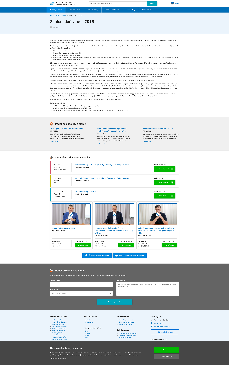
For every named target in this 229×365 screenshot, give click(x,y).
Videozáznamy (90, 322)
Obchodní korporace (58, 335)
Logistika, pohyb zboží (59, 328)
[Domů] (51, 15)
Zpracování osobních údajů (127, 335)
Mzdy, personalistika (58, 330)
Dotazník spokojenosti (126, 320)
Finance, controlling (58, 324)
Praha (87, 335)
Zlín (86, 337)
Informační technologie (59, 326)
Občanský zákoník (57, 333)
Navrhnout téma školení (126, 322)
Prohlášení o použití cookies (128, 333)
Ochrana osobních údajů (59, 339)
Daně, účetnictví (57, 320)
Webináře (88, 320)
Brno (86, 331)
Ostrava (87, 333)
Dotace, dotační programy (60, 322)
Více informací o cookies (58, 358)
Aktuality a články (60, 15)
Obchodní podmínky (125, 337)
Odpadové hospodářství (59, 337)
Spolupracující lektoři (125, 324)
